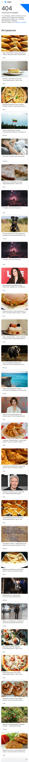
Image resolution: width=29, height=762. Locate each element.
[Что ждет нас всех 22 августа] (14, 202)
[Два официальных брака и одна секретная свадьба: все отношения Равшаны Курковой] (14, 280)
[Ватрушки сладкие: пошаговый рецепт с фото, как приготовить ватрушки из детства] (14, 693)
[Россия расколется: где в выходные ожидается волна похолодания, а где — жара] (14, 228)
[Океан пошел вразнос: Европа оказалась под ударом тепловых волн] (14, 383)
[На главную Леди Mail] (8, 2)
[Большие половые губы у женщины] (14, 151)
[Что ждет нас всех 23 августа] (14, 254)
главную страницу (20, 22)
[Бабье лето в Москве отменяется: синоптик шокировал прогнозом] (14, 615)
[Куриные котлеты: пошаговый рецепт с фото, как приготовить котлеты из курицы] (14, 745)
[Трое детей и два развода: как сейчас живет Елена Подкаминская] (14, 409)
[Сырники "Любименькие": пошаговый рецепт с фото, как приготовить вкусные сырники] (14, 435)
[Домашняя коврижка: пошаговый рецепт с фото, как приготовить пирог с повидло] (14, 564)
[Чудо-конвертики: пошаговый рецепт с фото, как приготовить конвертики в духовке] (14, 47)
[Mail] (5, 2)
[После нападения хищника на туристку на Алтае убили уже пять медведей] (14, 357)
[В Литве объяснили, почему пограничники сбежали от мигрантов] (14, 125)
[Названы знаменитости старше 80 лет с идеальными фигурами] (14, 486)
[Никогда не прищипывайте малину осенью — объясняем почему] (14, 719)
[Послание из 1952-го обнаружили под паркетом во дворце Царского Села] (14, 538)
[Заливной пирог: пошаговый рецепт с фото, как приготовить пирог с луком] (14, 306)
